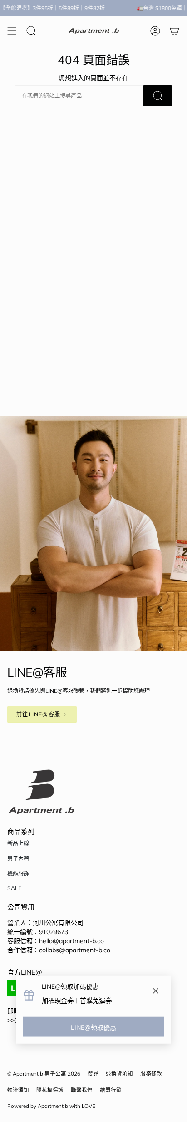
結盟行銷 (111, 1090)
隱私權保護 (50, 1090)
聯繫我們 (82, 1090)
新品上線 (18, 843)
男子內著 (18, 858)
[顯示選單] (12, 30)
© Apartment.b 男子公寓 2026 (43, 1073)
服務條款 (151, 1073)
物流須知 (18, 1090)
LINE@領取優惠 (93, 1027)
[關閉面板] (156, 991)
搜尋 (93, 1073)
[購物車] (174, 30)
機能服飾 (18, 873)
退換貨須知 (119, 1073)
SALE (14, 887)
